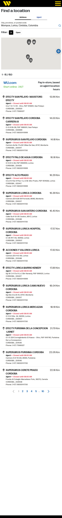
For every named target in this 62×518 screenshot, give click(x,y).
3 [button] (27, 391)
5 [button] (36, 391)
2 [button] (22, 391)
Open (18, 32)
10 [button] (43, 391)
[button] (47, 391)
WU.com (9, 83)
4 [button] (31, 391)
